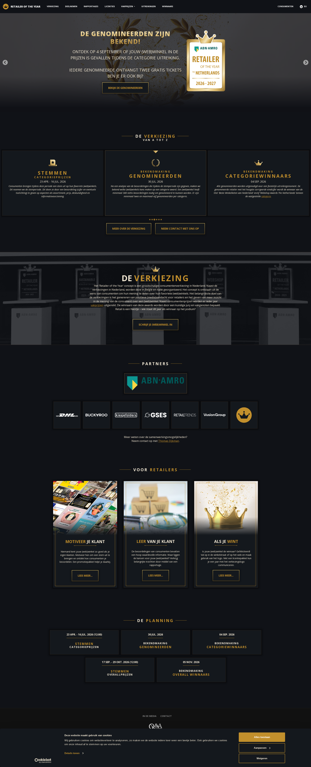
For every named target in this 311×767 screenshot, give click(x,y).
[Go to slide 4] (156, 219)
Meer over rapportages (125, 78)
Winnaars (167, 6)
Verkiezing (53, 6)
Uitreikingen (148, 6)
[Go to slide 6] (161, 219)
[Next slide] (305, 62)
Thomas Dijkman (168, 441)
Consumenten (285, 6)
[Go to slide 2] (152, 219)
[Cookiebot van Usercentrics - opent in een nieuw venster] (43, 760)
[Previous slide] (5, 62)
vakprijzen (97, 305)
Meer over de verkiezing (128, 228)
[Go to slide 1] (149, 219)
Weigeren (262, 758)
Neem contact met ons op (180, 228)
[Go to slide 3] (154, 220)
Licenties (110, 6)
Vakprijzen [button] (127, 6)
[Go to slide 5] (159, 219)
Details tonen (72, 753)
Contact (166, 716)
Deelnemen (71, 6)
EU (305, 6)
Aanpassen (260, 747)
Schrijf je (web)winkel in (155, 324)
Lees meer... (85, 576)
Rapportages (91, 6)
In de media (149, 716)
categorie (266, 196)
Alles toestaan (262, 737)
